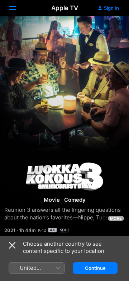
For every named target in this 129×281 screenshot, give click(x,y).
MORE (116, 218)
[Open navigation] (17, 8)
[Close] (12, 245)
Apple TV (64, 8)
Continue (95, 268)
